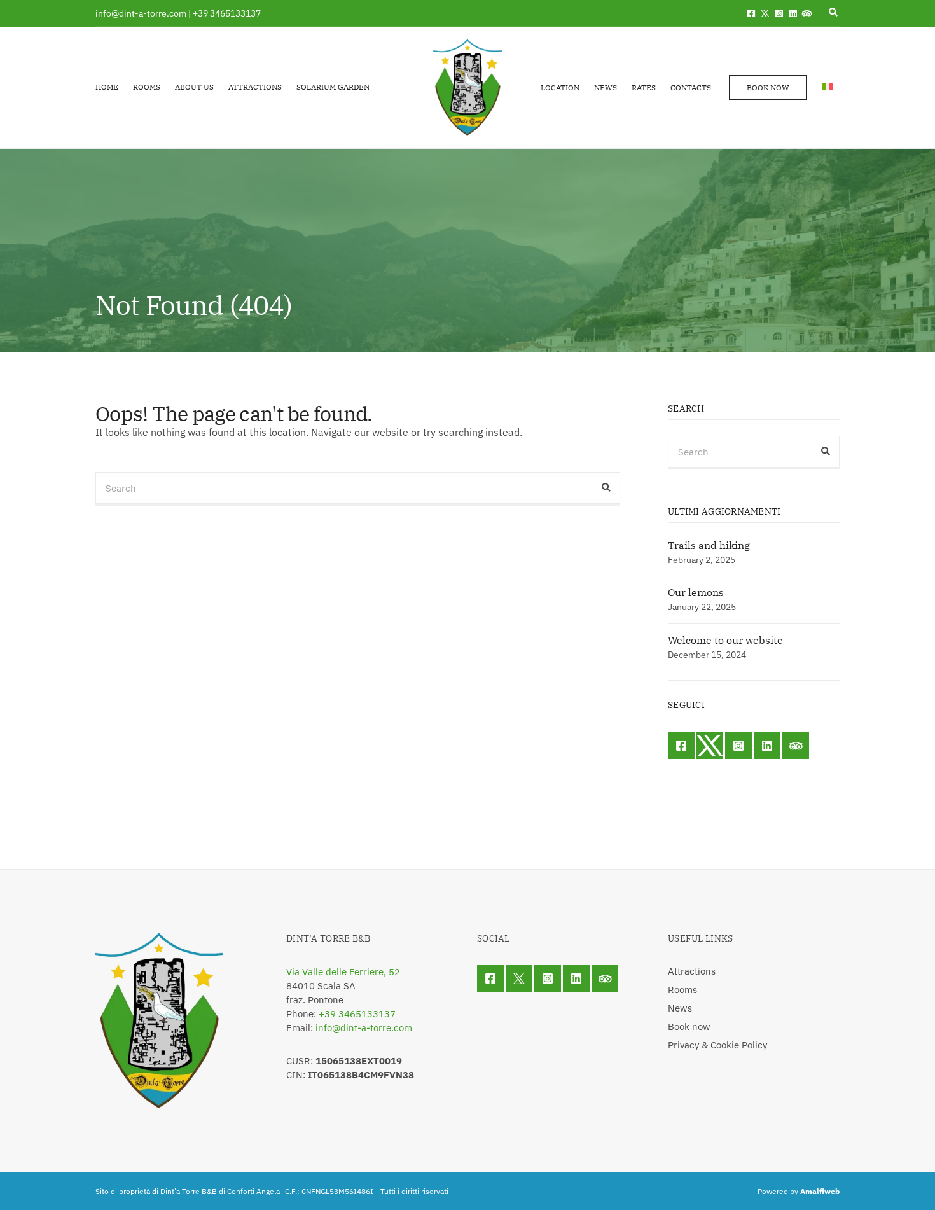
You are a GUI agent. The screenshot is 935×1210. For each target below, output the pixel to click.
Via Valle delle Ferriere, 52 (343, 972)
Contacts (690, 87)
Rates (644, 87)
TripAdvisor (807, 13)
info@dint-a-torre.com (363, 1028)
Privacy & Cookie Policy (717, 1045)
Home (106, 87)
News (605, 87)
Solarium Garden (333, 87)
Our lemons (696, 592)
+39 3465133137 (357, 1014)
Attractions (255, 87)
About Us (194, 87)
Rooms (146, 87)
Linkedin (793, 13)
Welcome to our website (725, 640)
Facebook (751, 13)
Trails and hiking (709, 545)
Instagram (779, 13)
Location (560, 87)
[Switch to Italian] (827, 86)
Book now (768, 87)
